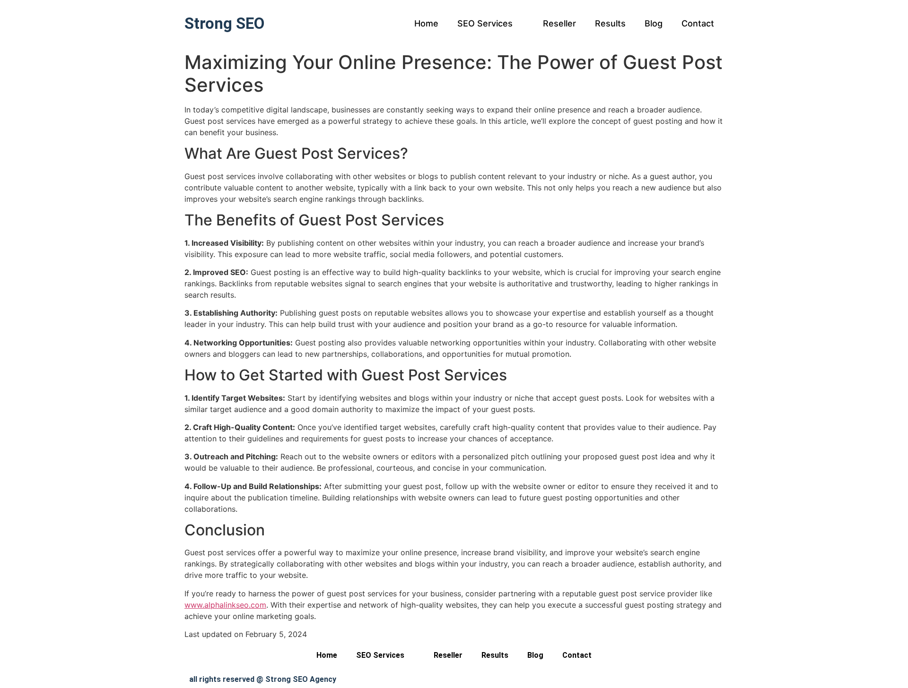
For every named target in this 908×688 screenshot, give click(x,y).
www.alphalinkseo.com (225, 605)
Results (610, 23)
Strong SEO (224, 23)
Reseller (559, 23)
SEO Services (485, 23)
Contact (697, 23)
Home (426, 23)
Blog (654, 23)
